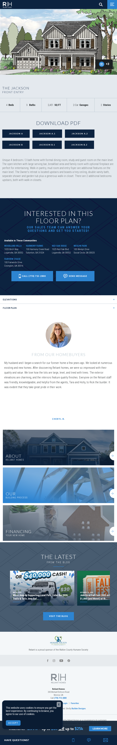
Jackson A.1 (47, 133)
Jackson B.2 (79, 144)
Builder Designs (79, 708)
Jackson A (16, 133)
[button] (102, 4)
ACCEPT (13, 723)
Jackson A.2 (80, 133)
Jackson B (16, 144)
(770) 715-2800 (60, 698)
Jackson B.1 (47, 144)
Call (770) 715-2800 (34, 276)
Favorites (75, 703)
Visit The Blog (58, 616)
